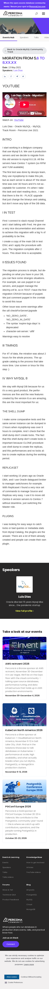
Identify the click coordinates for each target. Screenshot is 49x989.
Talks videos (7, 877)
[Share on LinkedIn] (4, 76)
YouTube (19, 120)
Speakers (24, 37)
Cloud (29, 904)
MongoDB (30, 909)
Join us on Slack (10, 938)
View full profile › (24, 610)
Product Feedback (10, 899)
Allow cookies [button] (12, 977)
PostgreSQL (31, 894)
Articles (29, 867)
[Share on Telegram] (17, 76)
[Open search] (36, 14)
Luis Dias (18, 70)
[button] (43, 14)
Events (5, 862)
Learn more (29, 964)
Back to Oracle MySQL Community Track (23, 50)
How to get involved (35, 862)
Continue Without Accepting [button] (31, 977)
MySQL (29, 899)
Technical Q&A (9, 894)
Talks (36, 37)
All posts (30, 890)
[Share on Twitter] (23, 76)
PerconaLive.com (37, 6)
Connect (11, 944)
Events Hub (8, 37)
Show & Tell (7, 890)
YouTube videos (33, 872)
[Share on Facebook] (11, 76)
